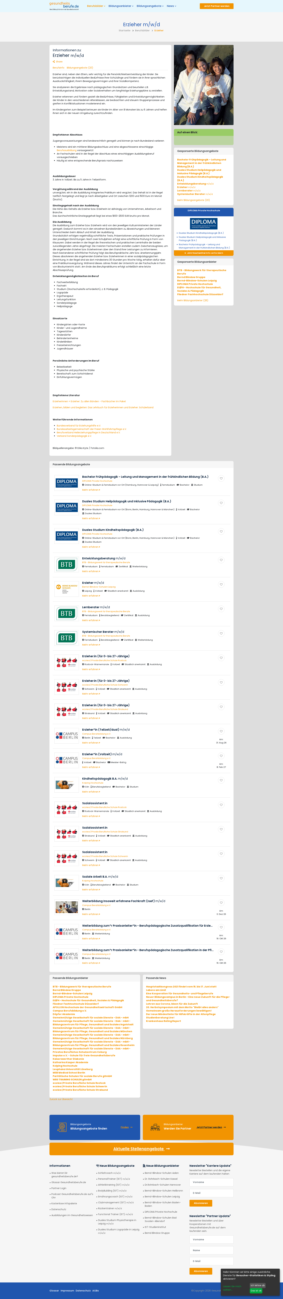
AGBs (95, 1290)
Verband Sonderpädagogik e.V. (74, 436)
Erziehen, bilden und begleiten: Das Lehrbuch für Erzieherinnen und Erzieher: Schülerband (103, 407)
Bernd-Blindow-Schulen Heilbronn (164, 1190)
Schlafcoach (109, 1173)
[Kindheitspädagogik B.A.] (221, 780)
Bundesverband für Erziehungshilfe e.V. (79, 425)
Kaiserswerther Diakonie (68, 1059)
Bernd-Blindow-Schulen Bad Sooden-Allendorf (161, 1219)
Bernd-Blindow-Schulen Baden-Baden (163, 1204)
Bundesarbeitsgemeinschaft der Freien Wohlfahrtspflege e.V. (92, 429)
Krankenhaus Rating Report (163, 1021)
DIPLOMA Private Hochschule (204, 210)
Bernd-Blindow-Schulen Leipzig (197, 280)
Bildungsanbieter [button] (120, 6)
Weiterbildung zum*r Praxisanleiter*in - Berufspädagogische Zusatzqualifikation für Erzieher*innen (158, 926)
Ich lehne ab (258, 1285)
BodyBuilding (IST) (112, 1190)
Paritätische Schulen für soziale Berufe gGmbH (82, 1076)
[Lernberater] (221, 609)
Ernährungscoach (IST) (115, 1196)
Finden (125, 1127)
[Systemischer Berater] (221, 633)
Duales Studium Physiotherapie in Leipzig (117, 1222)
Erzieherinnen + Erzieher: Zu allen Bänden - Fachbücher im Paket (89, 401)
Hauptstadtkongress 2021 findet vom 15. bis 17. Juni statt (181, 986)
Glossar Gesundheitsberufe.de (68, 1182)
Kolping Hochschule (92, 782)
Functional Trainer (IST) (115, 1214)
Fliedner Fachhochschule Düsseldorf (200, 294)
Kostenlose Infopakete (64, 1203)
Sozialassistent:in (94, 803)
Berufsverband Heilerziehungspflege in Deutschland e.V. (88, 432)
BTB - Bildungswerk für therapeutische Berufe (106, 562)
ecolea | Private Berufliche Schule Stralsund (105, 709)
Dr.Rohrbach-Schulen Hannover (163, 1184)
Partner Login (58, 1188)
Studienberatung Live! (160, 1017)
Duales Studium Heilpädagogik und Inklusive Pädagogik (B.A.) (199, 171)
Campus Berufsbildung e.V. (96, 733)
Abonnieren (201, 1203)
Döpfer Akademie (64, 1014)
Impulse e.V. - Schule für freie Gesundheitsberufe (84, 1055)
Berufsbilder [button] (95, 6)
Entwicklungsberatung (195, 183)
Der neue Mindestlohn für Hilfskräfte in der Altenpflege (181, 1014)
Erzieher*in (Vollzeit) (102, 754)
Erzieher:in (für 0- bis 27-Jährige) (106, 656)
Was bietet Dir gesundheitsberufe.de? (64, 1174)
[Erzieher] (221, 584)
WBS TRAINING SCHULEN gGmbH (72, 1079)
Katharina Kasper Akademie (70, 1062)
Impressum (67, 1290)
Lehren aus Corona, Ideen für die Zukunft (172, 1003)
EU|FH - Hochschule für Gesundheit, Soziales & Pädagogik (199, 289)
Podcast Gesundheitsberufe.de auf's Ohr (72, 1195)
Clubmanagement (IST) (116, 1202)
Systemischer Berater (195, 194)
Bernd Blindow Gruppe (191, 277)
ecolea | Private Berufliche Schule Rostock (104, 660)
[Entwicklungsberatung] (221, 560)
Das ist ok (256, 1290)
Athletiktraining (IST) (113, 1184)
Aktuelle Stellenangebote (139, 1148)
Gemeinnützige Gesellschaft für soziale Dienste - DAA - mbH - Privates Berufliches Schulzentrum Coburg (91, 1050)
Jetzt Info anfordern (205, 253)
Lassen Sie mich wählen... (232, 1288)
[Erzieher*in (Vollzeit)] (221, 756)
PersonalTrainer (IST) (114, 1179)
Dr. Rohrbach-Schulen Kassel (161, 1179)
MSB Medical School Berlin (69, 1072)
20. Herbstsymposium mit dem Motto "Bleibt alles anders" (182, 1007)
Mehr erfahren (90, 490)
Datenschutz (58, 1209)
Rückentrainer (110, 1208)
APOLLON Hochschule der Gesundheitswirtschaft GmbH (87, 1007)
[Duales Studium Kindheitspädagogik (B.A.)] (221, 531)
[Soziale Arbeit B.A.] (221, 878)
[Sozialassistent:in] (221, 805)
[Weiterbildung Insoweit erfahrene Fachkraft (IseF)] (221, 902)
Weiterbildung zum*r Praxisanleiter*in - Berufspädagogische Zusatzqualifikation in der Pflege (155, 950)
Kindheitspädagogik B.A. (105, 779)
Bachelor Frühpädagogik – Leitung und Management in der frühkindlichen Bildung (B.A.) (201, 163)
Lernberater (188, 190)
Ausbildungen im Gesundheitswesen (72, 1215)
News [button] (170, 6)
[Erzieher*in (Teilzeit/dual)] (221, 731)
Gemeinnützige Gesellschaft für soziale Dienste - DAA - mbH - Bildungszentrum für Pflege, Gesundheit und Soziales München (92, 1029)
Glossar (54, 1290)
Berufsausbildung (66, 150)
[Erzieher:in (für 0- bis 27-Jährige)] (221, 658)
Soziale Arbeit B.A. (100, 877)
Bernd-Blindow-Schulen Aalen (162, 1173)
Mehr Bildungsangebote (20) (193, 200)
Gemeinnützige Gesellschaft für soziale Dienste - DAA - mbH (91, 1017)
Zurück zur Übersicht (61, 1099)
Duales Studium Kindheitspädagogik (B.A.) (201, 233)
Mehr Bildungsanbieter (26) (192, 300)
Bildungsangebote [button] (149, 6)
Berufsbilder (142, 30)
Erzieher (186, 187)
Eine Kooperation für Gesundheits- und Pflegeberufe (179, 993)
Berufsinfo (58, 67)
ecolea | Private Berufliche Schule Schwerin (105, 684)
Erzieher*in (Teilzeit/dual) (106, 730)
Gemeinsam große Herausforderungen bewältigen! (179, 1010)
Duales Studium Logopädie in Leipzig (118, 1231)
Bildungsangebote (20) (80, 67)
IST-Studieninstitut (155, 1227)
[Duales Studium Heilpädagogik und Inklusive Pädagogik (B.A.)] (221, 503)
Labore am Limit (156, 990)
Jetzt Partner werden (216, 6)
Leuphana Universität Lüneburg (73, 1069)
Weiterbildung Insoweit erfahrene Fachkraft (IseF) (123, 901)
